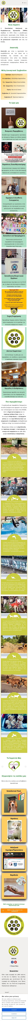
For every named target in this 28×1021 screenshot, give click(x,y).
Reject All (14, 1017)
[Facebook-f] (12, 962)
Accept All (14, 1009)
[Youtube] (15, 962)
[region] (14, 1007)
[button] (2, 766)
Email (7, 992)
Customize (14, 1013)
